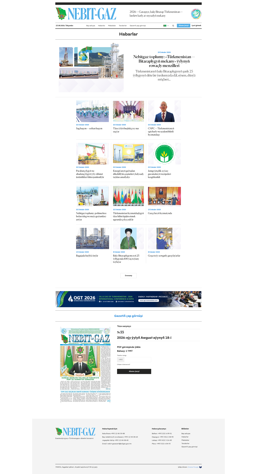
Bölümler (185, 429)
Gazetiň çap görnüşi (138, 26)
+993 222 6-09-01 (165, 433)
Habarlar (101, 26)
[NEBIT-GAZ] (75, 432)
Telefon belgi (121, 355)
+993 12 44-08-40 (121, 440)
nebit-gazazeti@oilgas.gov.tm (119, 444)
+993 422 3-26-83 (165, 440)
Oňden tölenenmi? (123, 364)
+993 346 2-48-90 (166, 437)
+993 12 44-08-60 (131, 437)
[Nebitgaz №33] (85, 365)
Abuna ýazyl (183, 25)
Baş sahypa (90, 26)
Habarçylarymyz (159, 429)
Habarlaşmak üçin (109, 429)
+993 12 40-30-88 (118, 433)
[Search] (173, 25)
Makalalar (112, 26)
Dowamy (128, 276)
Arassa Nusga (193, 467)
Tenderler (123, 26)
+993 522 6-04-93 (164, 444)
